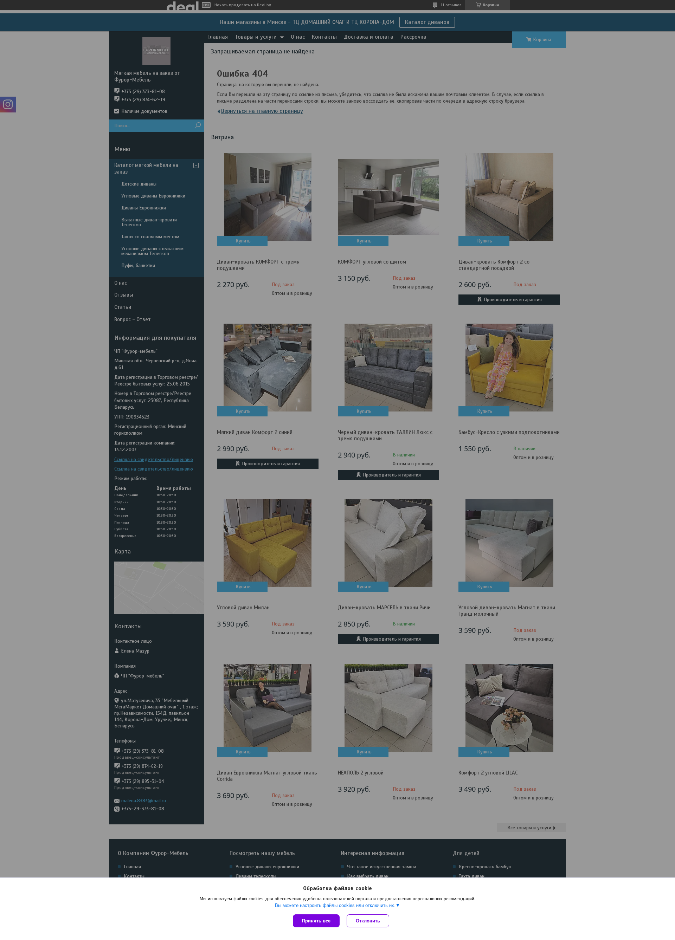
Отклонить (368, 920)
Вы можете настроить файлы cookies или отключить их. (335, 905)
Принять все (316, 920)
